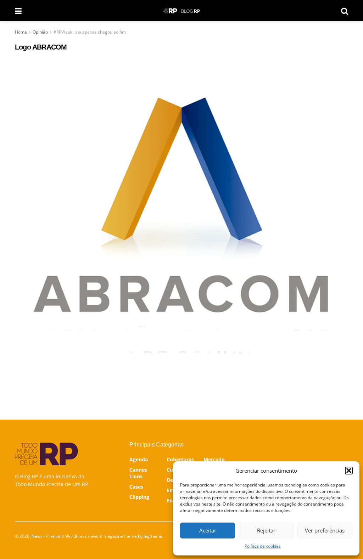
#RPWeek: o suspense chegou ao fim (90, 32)
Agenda (138, 459)
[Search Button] (344, 10)
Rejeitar (266, 530)
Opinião (40, 32)
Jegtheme (153, 536)
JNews (36, 536)
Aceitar (207, 530)
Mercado (214, 459)
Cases (136, 486)
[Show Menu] (18, 10)
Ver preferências (325, 530)
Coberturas (180, 459)
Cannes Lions (138, 473)
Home (21, 32)
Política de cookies (263, 546)
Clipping (139, 497)
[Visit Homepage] (181, 10)
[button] (348, 470)
